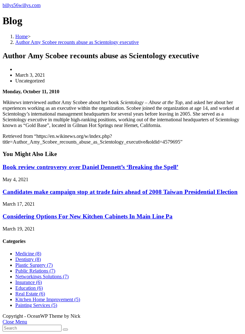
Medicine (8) (28, 253)
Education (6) (29, 288)
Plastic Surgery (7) (34, 265)
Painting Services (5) (36, 305)
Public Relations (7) (35, 271)
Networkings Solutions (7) (42, 276)
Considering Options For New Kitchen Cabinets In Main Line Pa (88, 216)
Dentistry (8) (28, 259)
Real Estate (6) (30, 293)
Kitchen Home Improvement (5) (47, 299)
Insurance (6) (28, 282)
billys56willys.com (22, 5)
